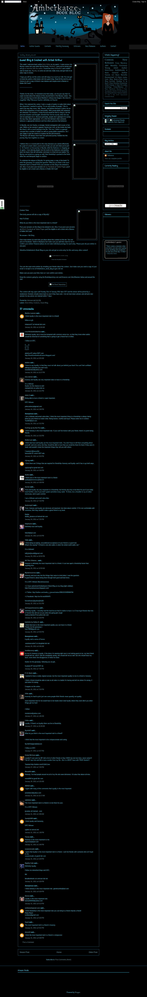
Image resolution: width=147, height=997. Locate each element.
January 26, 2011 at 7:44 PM (34, 669)
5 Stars (111, 83)
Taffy (26, 540)
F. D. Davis (29, 673)
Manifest (52, 66)
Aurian (27, 487)
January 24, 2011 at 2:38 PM (34, 409)
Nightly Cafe (29, 863)
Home (22, 46)
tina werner (29, 377)
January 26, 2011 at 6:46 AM (34, 646)
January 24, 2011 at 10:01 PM (35, 556)
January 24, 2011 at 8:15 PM (34, 536)
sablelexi (28, 800)
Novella (124, 75)
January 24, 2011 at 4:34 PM (34, 470)
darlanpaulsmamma (32, 608)
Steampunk (108, 91)
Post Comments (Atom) (63, 959)
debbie (27, 362)
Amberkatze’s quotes (114, 242)
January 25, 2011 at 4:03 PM (34, 618)
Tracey (27, 837)
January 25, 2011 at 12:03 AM (35, 568)
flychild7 (28, 730)
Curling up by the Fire (33, 428)
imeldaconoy (29, 650)
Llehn (27, 720)
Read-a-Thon (118, 79)
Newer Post (24, 952)
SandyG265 (29, 818)
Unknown (30, 300)
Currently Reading (115, 81)
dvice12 (27, 932)
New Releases (90, 46)
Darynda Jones (112, 253)
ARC (107, 65)
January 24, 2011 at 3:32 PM (34, 436)
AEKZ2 (27, 786)
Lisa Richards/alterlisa (33, 331)
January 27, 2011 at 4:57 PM (34, 751)
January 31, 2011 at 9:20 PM (34, 918)
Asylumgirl (29, 505)
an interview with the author (33, 68)
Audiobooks (120, 70)
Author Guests (34, 46)
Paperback (112, 89)
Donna (27, 896)
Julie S (27, 395)
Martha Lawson (30, 313)
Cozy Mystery (121, 63)
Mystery (119, 89)
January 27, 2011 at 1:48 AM (34, 716)
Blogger (77, 992)
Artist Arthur (46, 64)
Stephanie (28, 524)
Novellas (116, 83)
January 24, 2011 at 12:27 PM (35, 372)
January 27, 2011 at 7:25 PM (34, 767)
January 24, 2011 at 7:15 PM (34, 501)
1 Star (113, 94)
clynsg (27, 460)
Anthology (108, 87)
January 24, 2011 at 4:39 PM (34, 482)
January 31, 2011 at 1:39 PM (34, 832)
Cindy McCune (30, 755)
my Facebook (50, 167)
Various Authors (122, 93)
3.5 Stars (118, 77)
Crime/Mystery (118, 87)
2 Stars (125, 89)
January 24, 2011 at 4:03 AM (34, 358)
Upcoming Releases (111, 93)
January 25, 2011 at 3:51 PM (34, 603)
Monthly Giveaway (62, 46)
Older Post (93, 952)
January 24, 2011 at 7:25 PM (34, 519)
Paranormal (109, 77)
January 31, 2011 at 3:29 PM (34, 859)
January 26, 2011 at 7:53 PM (34, 689)
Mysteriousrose (30, 573)
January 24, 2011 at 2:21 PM (34, 391)
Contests (48, 46)
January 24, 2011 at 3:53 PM (34, 456)
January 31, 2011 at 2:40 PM (34, 844)
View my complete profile (113, 158)
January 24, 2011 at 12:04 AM (35, 327)
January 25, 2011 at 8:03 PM (34, 632)
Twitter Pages (61, 167)
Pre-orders (123, 85)
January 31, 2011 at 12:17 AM (35, 795)
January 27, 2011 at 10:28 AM (35, 726)
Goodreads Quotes (122, 257)
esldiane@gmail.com (32, 908)
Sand (27, 922)
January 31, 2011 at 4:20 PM (34, 881)
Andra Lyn (28, 440)
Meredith (28, 771)
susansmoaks (30, 849)
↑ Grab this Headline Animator (58, 259)
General (115, 72)
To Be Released (122, 91)
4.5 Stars (116, 75)
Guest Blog (44, 303)
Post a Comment (28, 942)
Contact (113, 46)
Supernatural (123, 94)
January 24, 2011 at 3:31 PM (34, 423)
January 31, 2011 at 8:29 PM (34, 891)
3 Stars (117, 85)
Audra (27, 475)
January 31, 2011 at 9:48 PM (34, 938)
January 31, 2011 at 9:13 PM (34, 903)
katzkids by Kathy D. (32, 622)
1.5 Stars (107, 94)
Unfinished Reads (109, 96)
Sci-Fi (117, 94)
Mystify (34, 71)
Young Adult (111, 68)
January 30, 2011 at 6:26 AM (34, 781)
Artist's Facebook (27, 229)
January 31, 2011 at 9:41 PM (34, 928)
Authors (103, 46)
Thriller (114, 91)
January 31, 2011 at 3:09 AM (34, 814)
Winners (77, 46)
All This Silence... (31, 560)
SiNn (26, 693)
